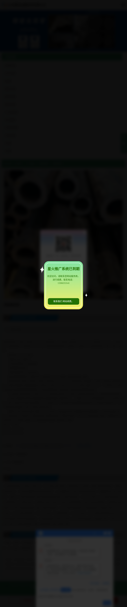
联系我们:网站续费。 (63, 301)
